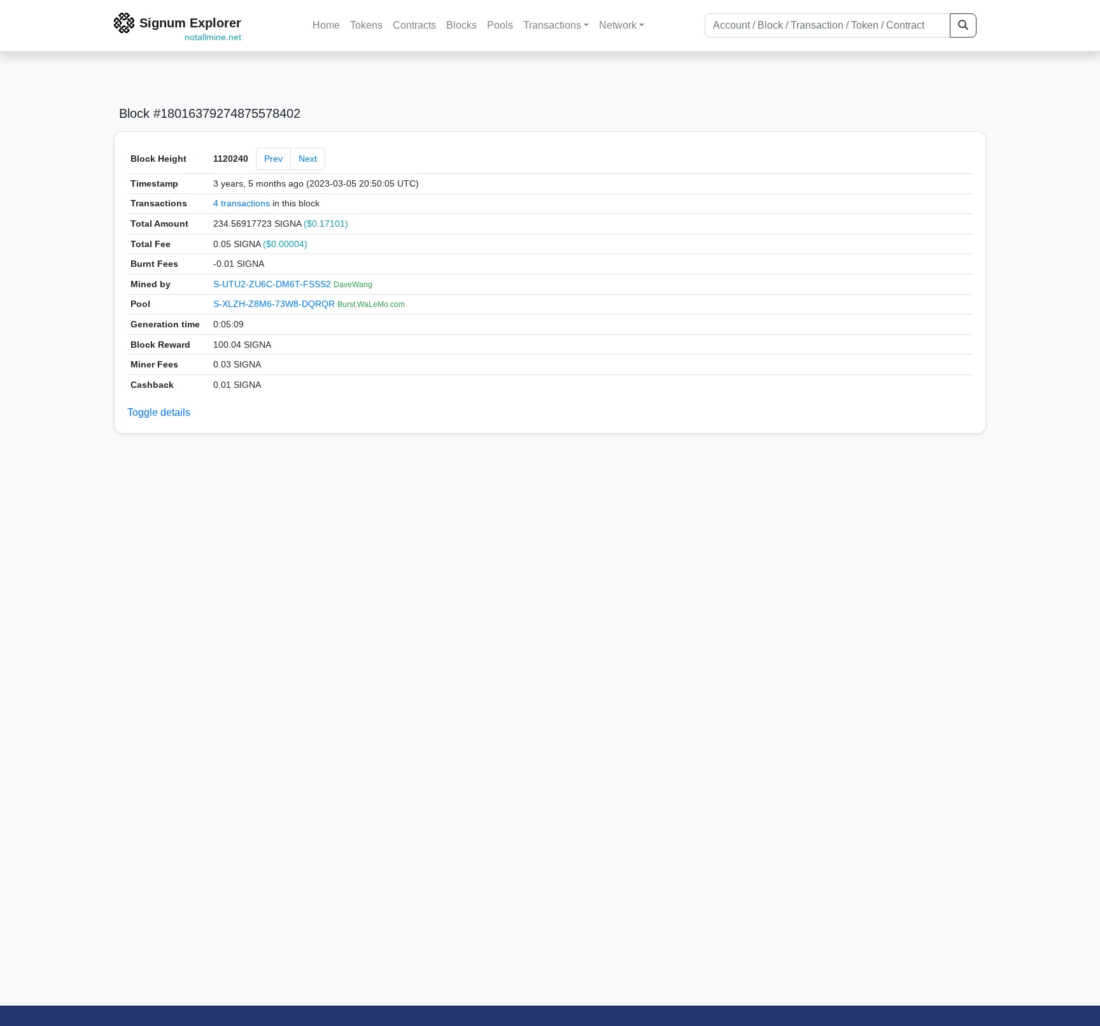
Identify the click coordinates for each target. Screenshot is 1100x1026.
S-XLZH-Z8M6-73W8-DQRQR (275, 304)
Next (308, 158)
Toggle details (158, 412)
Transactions (552, 25)
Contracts (414, 25)
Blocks (461, 25)
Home (326, 25)
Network (618, 25)
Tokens (366, 25)
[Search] (963, 25)
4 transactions (241, 203)
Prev (273, 158)
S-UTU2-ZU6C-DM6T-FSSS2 (273, 284)
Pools (500, 25)
